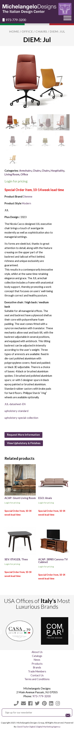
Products (37, 663)
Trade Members (37, 671)
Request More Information (23, 434)
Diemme (27, 196)
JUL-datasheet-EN (15, 404)
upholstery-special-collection (21, 417)
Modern (26, 203)
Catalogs (37, 655)
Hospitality (57, 170)
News (37, 659)
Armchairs (25, 170)
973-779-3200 (15, 20)
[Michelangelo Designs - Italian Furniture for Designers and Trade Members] (37, 9)
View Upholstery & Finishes (23, 443)
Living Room (11, 174)
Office (27, 31)
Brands (37, 667)
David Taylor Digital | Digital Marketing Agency (38, 726)
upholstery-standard (16, 410)
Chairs (41, 31)
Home (14, 31)
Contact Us (37, 675)
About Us (37, 651)
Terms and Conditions (37, 679)
